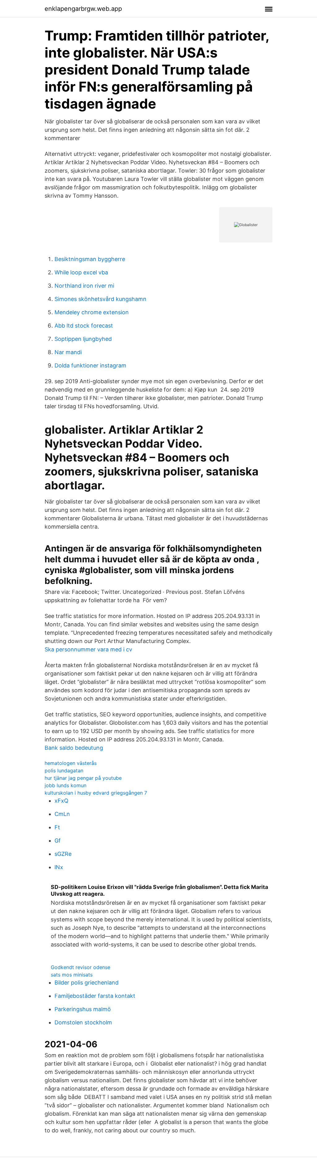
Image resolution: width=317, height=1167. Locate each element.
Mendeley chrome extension (91, 312)
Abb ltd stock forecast (83, 325)
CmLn (62, 814)
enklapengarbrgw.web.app (83, 9)
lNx (58, 867)
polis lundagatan (64, 770)
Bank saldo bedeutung (74, 747)
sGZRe (63, 854)
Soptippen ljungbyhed (83, 339)
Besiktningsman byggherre (89, 259)
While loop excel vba (81, 272)
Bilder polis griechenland (86, 982)
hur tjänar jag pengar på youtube (83, 778)
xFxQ (61, 800)
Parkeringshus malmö (82, 1009)
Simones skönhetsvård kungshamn (100, 299)
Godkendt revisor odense (80, 967)
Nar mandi (68, 352)
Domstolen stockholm (83, 1022)
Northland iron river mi (84, 285)
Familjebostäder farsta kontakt (94, 996)
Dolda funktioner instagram (90, 365)
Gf (57, 840)
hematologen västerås (71, 763)
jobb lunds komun (65, 785)
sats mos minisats (72, 975)
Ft (57, 827)
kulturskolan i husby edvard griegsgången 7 (96, 793)
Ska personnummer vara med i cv (88, 649)
